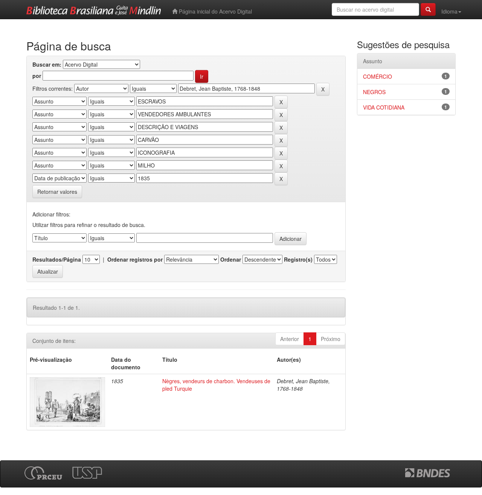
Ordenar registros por (135, 259)
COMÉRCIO (377, 76)
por (36, 75)
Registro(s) (298, 259)
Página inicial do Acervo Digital (214, 11)
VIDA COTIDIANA (383, 107)
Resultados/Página (56, 259)
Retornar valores (57, 191)
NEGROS (374, 92)
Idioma (449, 11)
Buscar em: (46, 64)
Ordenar (230, 259)
